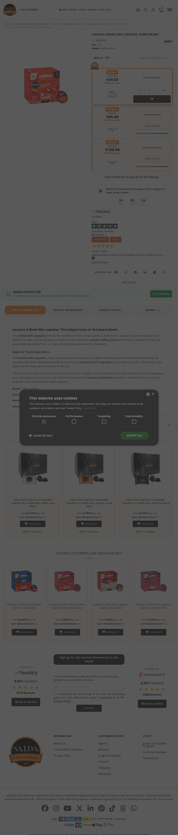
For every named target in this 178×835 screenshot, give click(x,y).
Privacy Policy (100, 431)
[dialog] (89, 417)
